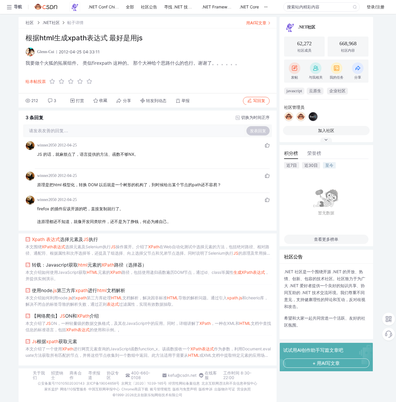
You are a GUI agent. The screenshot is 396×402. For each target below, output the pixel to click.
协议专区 (113, 375)
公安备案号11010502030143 (61, 383)
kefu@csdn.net (182, 375)
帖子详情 (75, 22)
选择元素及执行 (65, 239)
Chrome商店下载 (134, 389)
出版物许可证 (224, 389)
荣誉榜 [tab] (314, 153)
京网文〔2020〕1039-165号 (144, 383)
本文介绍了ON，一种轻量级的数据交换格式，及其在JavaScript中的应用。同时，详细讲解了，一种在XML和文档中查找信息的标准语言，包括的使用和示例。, (148, 326)
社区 (30, 22)
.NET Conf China (103, 6)
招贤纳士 (57, 375)
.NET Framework (217, 6)
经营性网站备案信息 (184, 383)
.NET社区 (51, 22)
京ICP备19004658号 (102, 383)
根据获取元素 (54, 341)
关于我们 (39, 375)
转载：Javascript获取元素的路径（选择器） (89, 265)
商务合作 (76, 375)
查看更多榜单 (326, 239)
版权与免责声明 (184, 389)
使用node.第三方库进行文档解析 (78, 290)
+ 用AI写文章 (326, 363)
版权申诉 (205, 389)
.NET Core (249, 6)
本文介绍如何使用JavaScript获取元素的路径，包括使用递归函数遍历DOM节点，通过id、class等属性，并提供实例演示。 (147, 275)
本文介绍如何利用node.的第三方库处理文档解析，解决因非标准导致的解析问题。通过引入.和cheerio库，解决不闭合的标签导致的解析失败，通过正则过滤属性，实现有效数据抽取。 (147, 301)
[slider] (72, 81)
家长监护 (51, 389)
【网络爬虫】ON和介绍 (65, 316)
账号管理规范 (160, 389)
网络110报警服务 (73, 389)
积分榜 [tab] (291, 153)
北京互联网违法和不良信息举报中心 (229, 383)
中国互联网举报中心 (104, 389)
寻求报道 (94, 375)
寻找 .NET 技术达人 (182, 6)
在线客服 (211, 375)
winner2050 (47, 145)
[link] (30, 22)
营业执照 (244, 389)
